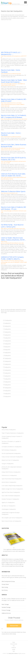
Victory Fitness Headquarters (9, 429)
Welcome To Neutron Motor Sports (13, 191)
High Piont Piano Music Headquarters (11, 492)
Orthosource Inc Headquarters (9, 475)
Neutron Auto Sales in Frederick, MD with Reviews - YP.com (13, 208)
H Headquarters (7, 343)
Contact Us (13, 647)
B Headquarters (7, 326)
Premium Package (6, 610)
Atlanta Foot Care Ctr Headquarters (10, 460)
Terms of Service (13, 644)
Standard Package (6, 607)
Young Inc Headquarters (8, 463)
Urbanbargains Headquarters (9, 509)
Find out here (14, 625)
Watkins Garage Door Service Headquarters (12, 489)
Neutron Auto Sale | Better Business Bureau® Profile (13, 145)
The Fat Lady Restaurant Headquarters (11, 453)
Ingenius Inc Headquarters (8, 502)
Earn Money (5, 590)
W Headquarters (7, 387)
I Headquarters (6, 346)
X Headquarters (7, 390)
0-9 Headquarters (7, 320)
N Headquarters (7, 361)
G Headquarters (7, 341)
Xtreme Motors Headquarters (9, 482)
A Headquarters (7, 323)
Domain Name (5, 584)
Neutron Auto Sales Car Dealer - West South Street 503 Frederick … (14, 81)
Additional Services (6, 613)
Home (13, 642)
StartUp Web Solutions (13, 653)
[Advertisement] (14, 36)
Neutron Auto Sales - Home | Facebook (11, 134)
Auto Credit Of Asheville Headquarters (11, 495)
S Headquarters (7, 376)
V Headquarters (7, 385)
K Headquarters (7, 352)
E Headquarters (7, 335)
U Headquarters (7, 382)
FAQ (14, 645)
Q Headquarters (7, 370)
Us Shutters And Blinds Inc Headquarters (12, 446)
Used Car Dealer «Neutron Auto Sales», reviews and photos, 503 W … (13, 239)
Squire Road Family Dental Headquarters (11, 479)
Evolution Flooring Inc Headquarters (10, 499)
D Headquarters (7, 332)
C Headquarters (7, 329)
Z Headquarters (7, 396)
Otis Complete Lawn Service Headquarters (12, 517)
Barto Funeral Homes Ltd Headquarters (11, 521)
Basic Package (5, 604)
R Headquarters (7, 373)
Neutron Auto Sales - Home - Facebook (11, 71)
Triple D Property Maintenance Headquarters (13, 433)
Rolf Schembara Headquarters (9, 450)
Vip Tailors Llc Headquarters (8, 506)
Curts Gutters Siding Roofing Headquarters (12, 485)
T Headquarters (7, 379)
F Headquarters (7, 338)
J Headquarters (6, 349)
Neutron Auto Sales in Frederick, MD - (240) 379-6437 (14, 100)
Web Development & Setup (8, 581)
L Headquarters (7, 355)
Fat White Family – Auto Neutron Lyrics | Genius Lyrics (12, 226)
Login (14, 651)
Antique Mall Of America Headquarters (11, 472)
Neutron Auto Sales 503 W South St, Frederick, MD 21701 (13, 158)
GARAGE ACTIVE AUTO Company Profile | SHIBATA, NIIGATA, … (12, 258)
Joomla (13, 649)
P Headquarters (7, 367)
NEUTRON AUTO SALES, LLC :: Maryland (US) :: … (11, 53)
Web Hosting (5, 587)
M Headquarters (7, 358)
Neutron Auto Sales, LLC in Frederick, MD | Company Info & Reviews (13, 116)
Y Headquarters (7, 393)
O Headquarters (7, 364)
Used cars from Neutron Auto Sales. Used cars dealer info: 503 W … (13, 175)
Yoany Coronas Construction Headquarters (12, 457)
